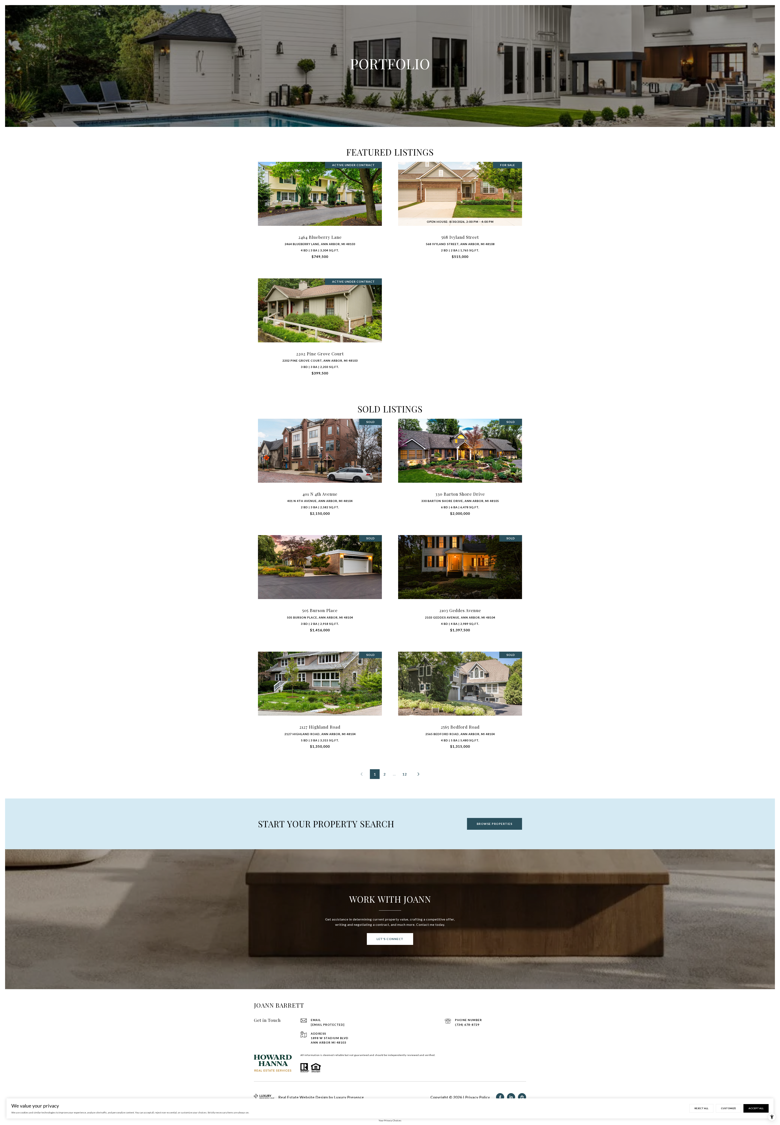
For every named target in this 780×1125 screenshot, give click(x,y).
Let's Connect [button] (390, 939)
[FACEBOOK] (500, 1097)
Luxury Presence (349, 1097)
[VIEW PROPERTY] (320, 209)
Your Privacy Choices (390, 1120)
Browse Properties (494, 823)
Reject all (701, 1108)
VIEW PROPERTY (320, 212)
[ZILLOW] (522, 1097)
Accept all (756, 1108)
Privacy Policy (477, 1097)
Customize (728, 1108)
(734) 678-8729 (467, 1024)
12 (404, 774)
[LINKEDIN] (511, 1097)
